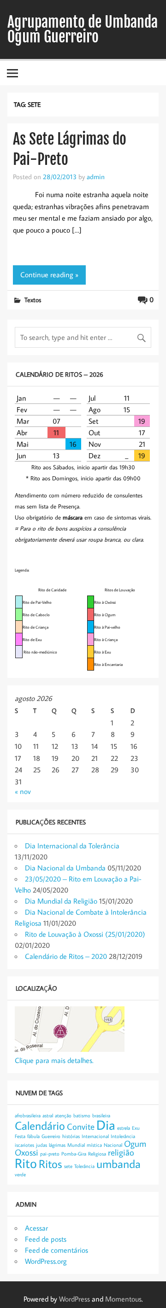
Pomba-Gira (73, 1153)
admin (96, 176)
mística (94, 1145)
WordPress (74, 1298)
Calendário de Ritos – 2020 (66, 956)
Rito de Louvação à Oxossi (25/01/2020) (85, 934)
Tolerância (84, 1166)
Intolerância (123, 1136)
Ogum (135, 1143)
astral (47, 1115)
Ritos (50, 1163)
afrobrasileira (28, 1115)
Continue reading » (49, 274)
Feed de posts (45, 1239)
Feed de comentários (56, 1250)
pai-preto (49, 1153)
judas (41, 1145)
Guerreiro (51, 1136)
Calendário (40, 1125)
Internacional (95, 1136)
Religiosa (97, 1153)
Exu (136, 1128)
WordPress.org (46, 1261)
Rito (26, 1163)
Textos (32, 299)
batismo (81, 1115)
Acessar (36, 1227)
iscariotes (24, 1145)
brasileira (101, 1115)
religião (121, 1152)
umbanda (118, 1163)
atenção (63, 1115)
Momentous (123, 1298)
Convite (81, 1126)
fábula (33, 1136)
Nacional (113, 1145)
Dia (105, 1124)
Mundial (76, 1145)
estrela (123, 1128)
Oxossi (26, 1152)
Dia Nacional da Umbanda (65, 867)
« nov (23, 791)
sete (68, 1166)
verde (20, 1174)
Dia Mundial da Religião (61, 900)
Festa (20, 1136)
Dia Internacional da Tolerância (72, 845)
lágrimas (57, 1145)
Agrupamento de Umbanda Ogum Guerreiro (82, 29)
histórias (71, 1136)
